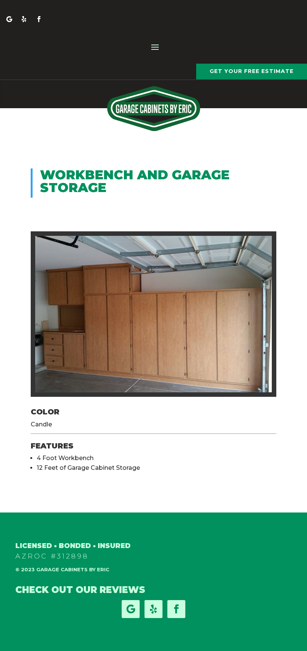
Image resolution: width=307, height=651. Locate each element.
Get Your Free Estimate (252, 71)
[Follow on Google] (9, 19)
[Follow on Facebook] (39, 19)
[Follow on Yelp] (24, 19)
